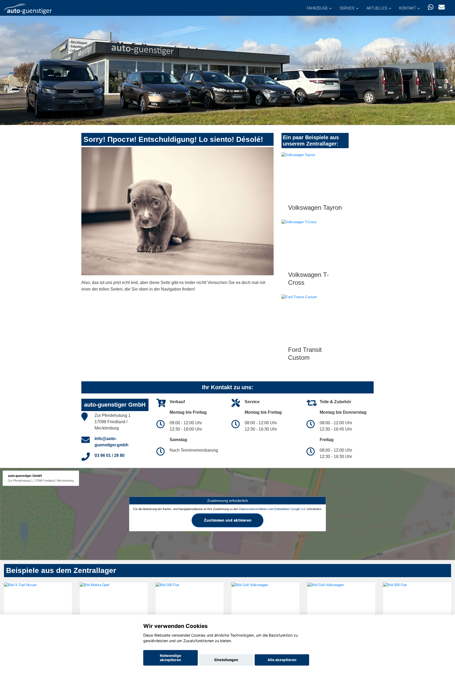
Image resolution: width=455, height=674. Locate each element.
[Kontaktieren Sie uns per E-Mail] (441, 7)
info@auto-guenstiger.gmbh (111, 441)
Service (347, 8)
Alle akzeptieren (282, 660)
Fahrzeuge (317, 8)
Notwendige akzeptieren (170, 657)
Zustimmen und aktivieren (227, 520)
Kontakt (407, 8)
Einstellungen (226, 660)
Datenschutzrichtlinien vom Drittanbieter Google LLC (272, 509)
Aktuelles (377, 8)
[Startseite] (28, 9)
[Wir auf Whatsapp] (430, 7)
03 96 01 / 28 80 (110, 455)
